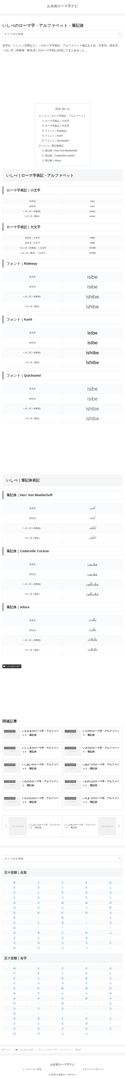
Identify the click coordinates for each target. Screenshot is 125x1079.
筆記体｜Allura (53, 160)
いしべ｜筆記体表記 (53, 145)
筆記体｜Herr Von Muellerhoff (61, 150)
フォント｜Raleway (56, 130)
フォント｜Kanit (54, 135)
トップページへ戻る (31, 1069)
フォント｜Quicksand (57, 140)
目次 (58, 108)
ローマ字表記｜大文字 (57, 125)
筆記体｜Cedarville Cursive (60, 155)
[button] (119, 34)
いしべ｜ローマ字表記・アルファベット (64, 115)
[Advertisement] (62, 78)
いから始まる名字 (13, 666)
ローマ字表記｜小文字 (57, 120)
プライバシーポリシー (93, 1069)
